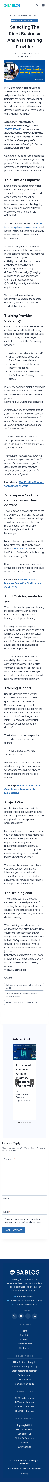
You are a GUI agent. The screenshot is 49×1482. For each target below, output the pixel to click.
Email (6, 1211)
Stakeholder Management (24, 1370)
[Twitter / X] (14, 1316)
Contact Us (24, 1348)
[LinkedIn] (34, 1316)
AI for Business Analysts (24, 1362)
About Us (24, 1335)
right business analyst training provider (23, 1002)
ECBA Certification (24, 1402)
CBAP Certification (24, 1410)
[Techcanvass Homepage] (24, 1272)
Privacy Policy (14, 1468)
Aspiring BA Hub (24, 1425)
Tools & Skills (24, 1379)
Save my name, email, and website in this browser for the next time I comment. (25, 1220)
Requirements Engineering (24, 1366)
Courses (24, 1339)
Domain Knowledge (24, 1383)
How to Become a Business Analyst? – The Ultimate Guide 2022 (22, 583)
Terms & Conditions (32, 1468)
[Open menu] (43, 5)
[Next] (32, 1082)
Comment (9, 1159)
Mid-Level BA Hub (24, 1429)
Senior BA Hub (25, 1433)
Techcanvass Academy (26, 53)
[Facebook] (28, 1316)
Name (7, 1198)
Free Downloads (24, 1343)
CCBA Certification (24, 1406)
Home (24, 1330)
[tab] (19, 1122)
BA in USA (24, 1442)
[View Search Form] (36, 5)
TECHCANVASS (12, 129)
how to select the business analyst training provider (21, 995)
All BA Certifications (24, 1398)
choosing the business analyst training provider (23, 986)
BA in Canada (24, 1446)
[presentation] (24, 1052)
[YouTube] (21, 1316)
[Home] (10, 15)
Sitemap (24, 1473)
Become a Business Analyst (24, 21)
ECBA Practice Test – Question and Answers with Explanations (22, 789)
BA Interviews (24, 1375)
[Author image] (11, 53)
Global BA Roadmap (24, 1438)
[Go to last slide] (17, 1082)
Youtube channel (18, 548)
